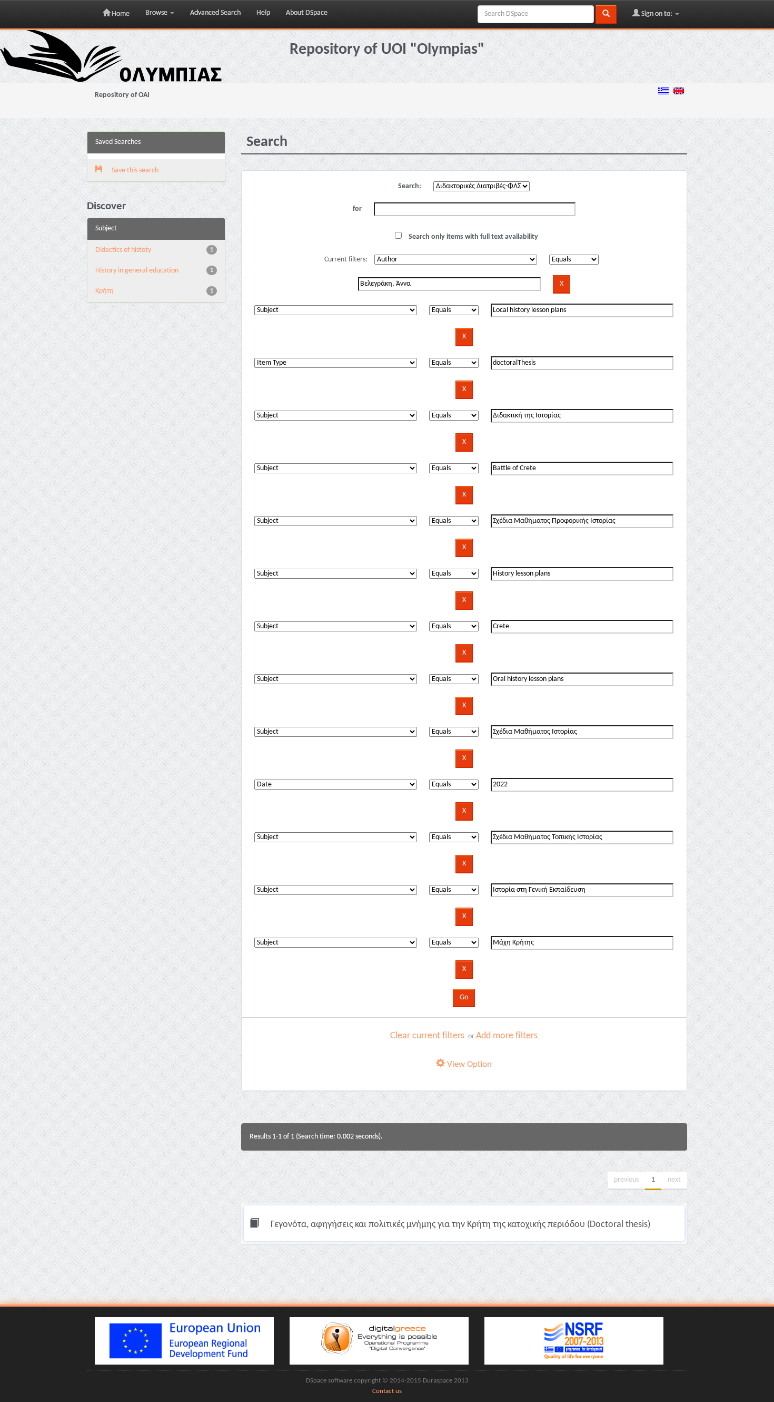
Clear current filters (427, 1036)
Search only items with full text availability (472, 237)
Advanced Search (215, 13)
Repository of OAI (122, 95)
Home (120, 14)
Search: (409, 186)
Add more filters (507, 1036)
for (357, 209)
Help (263, 13)
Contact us (387, 1391)
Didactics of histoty (123, 250)
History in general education (136, 271)
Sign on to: (657, 14)
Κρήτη (104, 291)
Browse (157, 13)
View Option (468, 1064)
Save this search (134, 170)
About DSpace (307, 13)
